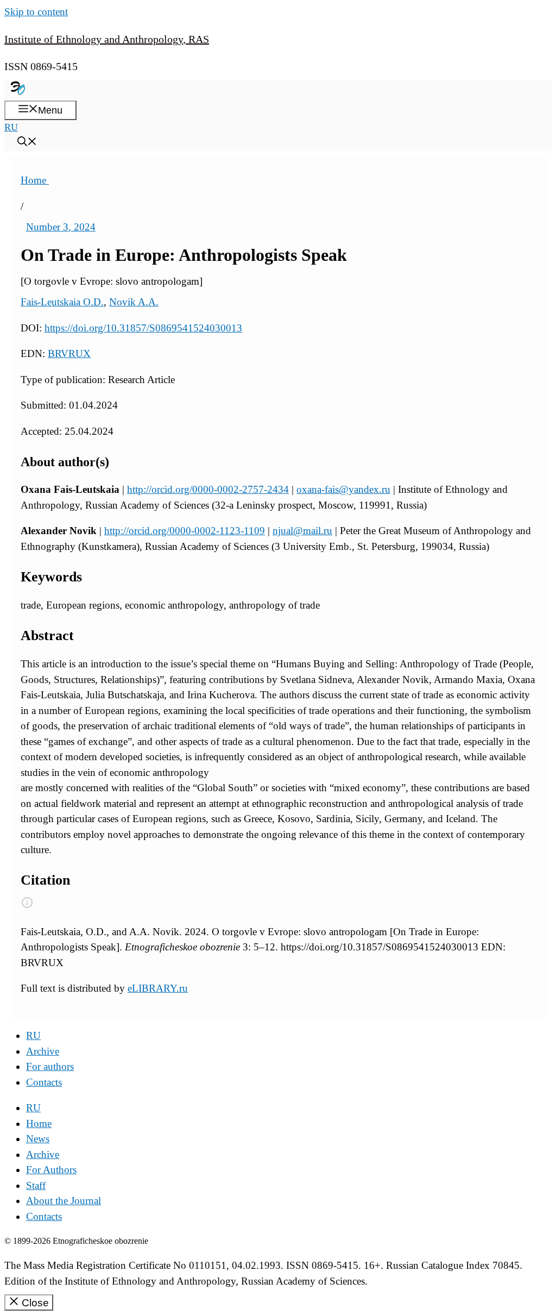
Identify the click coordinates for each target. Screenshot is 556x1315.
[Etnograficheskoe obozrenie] (18, 92)
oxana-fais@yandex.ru (343, 489)
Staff (36, 1185)
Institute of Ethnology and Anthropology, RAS (106, 39)
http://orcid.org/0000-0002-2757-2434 (208, 489)
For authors (50, 1066)
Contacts (44, 1082)
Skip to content (36, 11)
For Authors (51, 1169)
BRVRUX (69, 353)
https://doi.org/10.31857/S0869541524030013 (143, 328)
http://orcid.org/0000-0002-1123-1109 (184, 530)
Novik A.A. (134, 302)
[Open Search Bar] (27, 142)
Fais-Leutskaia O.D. (62, 302)
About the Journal (63, 1200)
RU (11, 127)
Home (35, 180)
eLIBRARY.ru (158, 988)
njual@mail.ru (302, 530)
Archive (42, 1051)
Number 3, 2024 (61, 227)
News (37, 1138)
